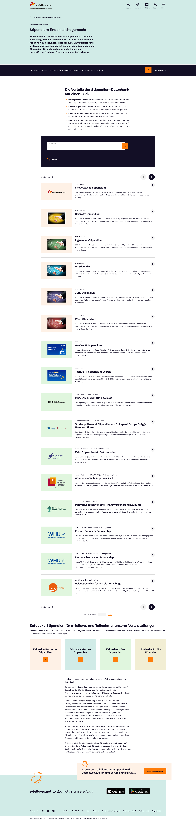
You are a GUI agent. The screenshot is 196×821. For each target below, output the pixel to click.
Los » (110, 614)
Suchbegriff (52, 143)
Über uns (86, 811)
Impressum (156, 811)
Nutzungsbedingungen (111, 811)
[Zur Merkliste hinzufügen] (153, 185)
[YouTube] (48, 811)
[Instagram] (42, 811)
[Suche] (125, 146)
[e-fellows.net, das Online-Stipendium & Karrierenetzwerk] (41, 5)
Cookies (96, 811)
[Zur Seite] (45, 659)
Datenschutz (144, 811)
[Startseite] (30, 17)
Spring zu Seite (90, 614)
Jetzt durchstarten (155, 771)
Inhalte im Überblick (71, 811)
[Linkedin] (53, 811)
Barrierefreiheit (129, 811)
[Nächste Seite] (152, 177)
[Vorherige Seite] (143, 177)
